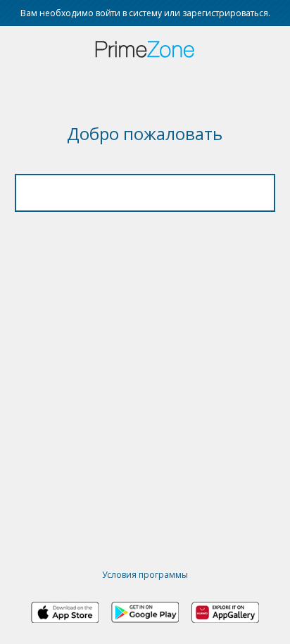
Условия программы (145, 575)
